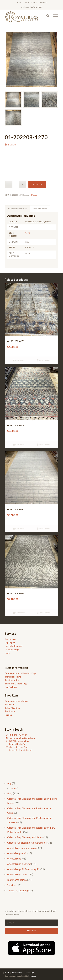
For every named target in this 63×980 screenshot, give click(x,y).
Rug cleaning (10, 639)
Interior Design (12, 649)
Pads (7, 653)
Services (11, 885)
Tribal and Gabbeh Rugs (16, 683)
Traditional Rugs (12, 680)
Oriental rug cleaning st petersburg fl (27, 842)
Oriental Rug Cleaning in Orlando (25, 837)
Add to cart (37, 184)
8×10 (27, 233)
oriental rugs (14, 858)
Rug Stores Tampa (17, 879)
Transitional (10, 704)
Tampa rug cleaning (17, 890)
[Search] (46, 16)
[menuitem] (19, 2)
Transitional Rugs (13, 676)
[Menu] (53, 16)
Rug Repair (10, 642)
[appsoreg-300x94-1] (31, 948)
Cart (19, 2)
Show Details (44, 360)
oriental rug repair (17, 853)
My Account (30, 2)
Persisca (32, 976)
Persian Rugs (11, 687)
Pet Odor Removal (13, 646)
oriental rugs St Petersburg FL (23, 869)
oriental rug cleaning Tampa (22, 847)
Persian (8, 715)
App (9, 783)
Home (13, 788)
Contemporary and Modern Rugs (20, 673)
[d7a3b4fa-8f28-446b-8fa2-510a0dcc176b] (26, 16)
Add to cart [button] (20, 360)
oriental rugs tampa (17, 874)
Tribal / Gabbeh (12, 708)
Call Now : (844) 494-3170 (31, 7)
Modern (34, 195)
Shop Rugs (43, 2)
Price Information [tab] (40, 209)
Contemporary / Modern (16, 701)
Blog (9, 793)
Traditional (10, 711)
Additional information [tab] (17, 209)
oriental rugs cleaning (19, 863)
